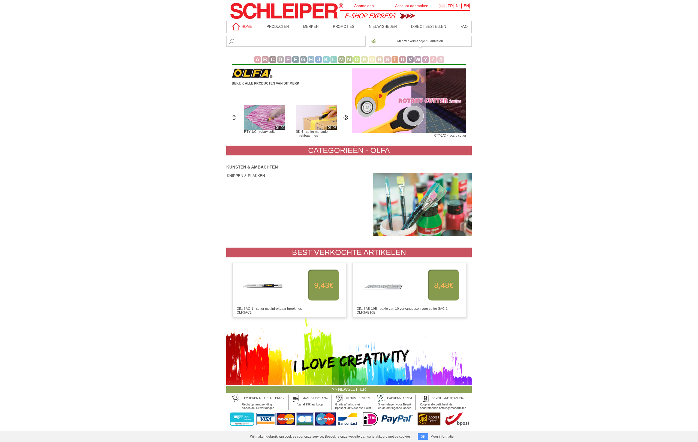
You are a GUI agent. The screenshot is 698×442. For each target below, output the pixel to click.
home (246, 27)
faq (464, 27)
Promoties (343, 27)
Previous (234, 118)
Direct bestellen (428, 27)
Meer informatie (442, 436)
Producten (278, 27)
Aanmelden (364, 6)
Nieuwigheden (383, 27)
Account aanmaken (411, 6)
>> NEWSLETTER (349, 389)
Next (346, 118)
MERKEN (310, 27)
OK (423, 436)
